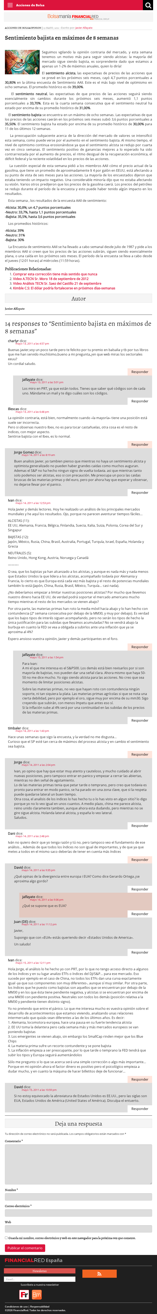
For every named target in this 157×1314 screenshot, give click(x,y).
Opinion (35, 28)
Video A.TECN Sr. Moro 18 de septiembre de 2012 (51, 279)
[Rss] (99, 1273)
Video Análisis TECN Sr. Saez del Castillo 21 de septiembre (57, 283)
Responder (139, 372)
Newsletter (40, 1270)
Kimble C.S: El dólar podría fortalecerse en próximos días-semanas (64, 288)
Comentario (14, 1141)
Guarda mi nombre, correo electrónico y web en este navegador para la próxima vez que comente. (72, 1238)
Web (8, 1222)
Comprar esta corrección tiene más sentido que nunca (55, 274)
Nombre (11, 1190)
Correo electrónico (18, 1206)
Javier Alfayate (83, 28)
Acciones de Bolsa (30, 5)
